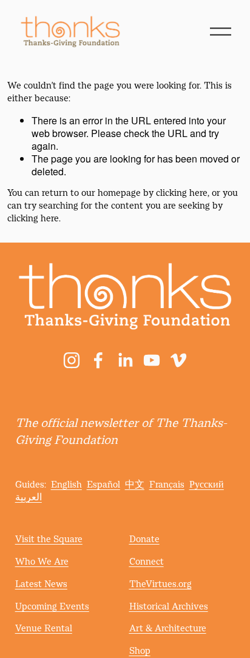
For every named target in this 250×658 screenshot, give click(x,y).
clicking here (182, 193)
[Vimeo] (178, 360)
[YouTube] (151, 360)
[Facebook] (98, 360)
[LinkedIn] (125, 360)
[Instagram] (71, 360)
